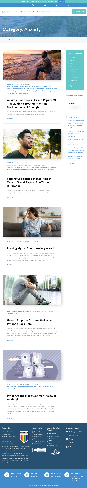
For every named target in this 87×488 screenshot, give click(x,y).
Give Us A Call (16, 473)
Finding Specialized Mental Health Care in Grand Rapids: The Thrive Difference (29, 182)
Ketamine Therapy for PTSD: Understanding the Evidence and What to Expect (76, 142)
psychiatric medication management (44, 91)
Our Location (76, 473)
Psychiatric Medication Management (41, 86)
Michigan (53, 167)
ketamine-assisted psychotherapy (46, 89)
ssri (11, 93)
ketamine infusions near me (45, 387)
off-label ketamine (28, 91)
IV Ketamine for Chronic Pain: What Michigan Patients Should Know (76, 134)
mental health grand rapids (14, 91)
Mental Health (26, 86)
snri (8, 93)
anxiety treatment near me (14, 311)
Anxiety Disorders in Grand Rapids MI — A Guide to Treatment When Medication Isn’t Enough (31, 103)
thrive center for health (40, 170)
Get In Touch (55, 473)
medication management (43, 167)
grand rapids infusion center (15, 387)
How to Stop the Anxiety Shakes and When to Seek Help (30, 322)
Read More (10, 119)
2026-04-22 (10, 163)
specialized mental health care (24, 170)
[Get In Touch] (46, 474)
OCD (71, 66)
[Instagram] (70, 447)
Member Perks (57, 11)
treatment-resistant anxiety (20, 93)
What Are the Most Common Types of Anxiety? (31, 397)
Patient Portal (66, 11)
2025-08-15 (10, 242)
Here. (26, 5)
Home (4, 40)
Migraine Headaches (75, 86)
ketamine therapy (16, 86)
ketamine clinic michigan (30, 387)
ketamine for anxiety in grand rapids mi (34, 311)
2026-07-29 (10, 84)
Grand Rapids (10, 167)
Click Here (61, 1)
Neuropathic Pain (75, 78)
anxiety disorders (12, 89)
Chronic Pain (15, 165)
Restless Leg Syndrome (73, 82)
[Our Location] (66, 474)
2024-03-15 (10, 309)
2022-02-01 (10, 385)
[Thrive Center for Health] (5, 11)
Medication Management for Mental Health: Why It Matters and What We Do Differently (76, 150)
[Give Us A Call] (6, 474)
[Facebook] (67, 447)
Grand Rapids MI (21, 89)
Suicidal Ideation (74, 69)
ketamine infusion (20, 167)
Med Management (39, 11)
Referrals (49, 11)
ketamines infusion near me (14, 389)
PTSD (71, 63)
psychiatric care (11, 170)
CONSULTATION (79, 11)
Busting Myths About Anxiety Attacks (31, 248)
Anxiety (9, 86)
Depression (22, 165)
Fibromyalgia (73, 75)
